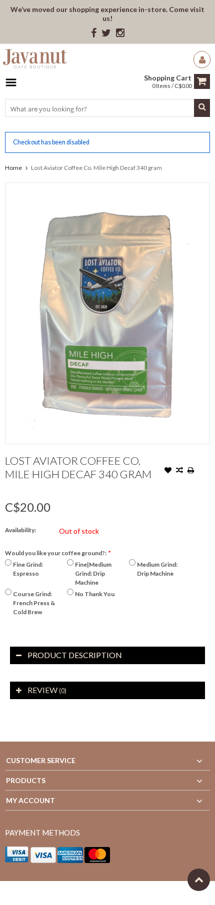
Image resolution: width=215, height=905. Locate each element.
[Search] (202, 108)
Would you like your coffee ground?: (57, 553)
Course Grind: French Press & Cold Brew (34, 603)
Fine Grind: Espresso (28, 569)
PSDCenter (135, 893)
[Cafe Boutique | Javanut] (35, 60)
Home (13, 167)
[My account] (202, 59)
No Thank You (94, 594)
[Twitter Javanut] (106, 33)
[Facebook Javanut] (93, 33)
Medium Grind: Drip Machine (157, 569)
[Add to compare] (179, 471)
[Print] (191, 471)
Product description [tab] (75, 655)
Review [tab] (47, 690)
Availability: (20, 530)
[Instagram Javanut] (120, 33)
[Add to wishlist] (168, 471)
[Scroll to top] (199, 880)
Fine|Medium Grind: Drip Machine (93, 573)
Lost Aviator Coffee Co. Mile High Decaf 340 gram (96, 167)
